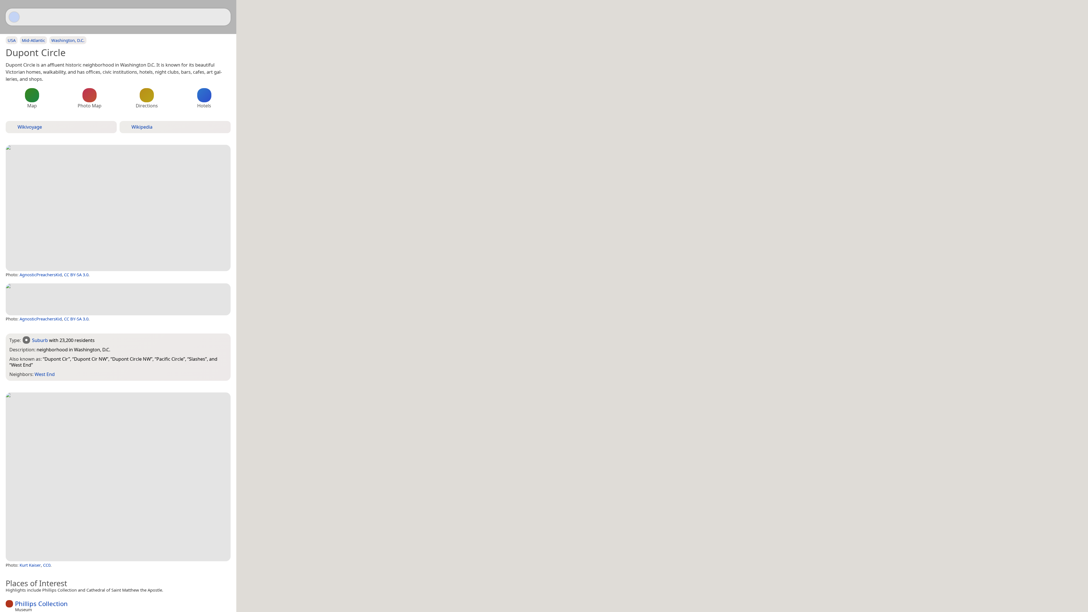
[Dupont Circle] (118, 208)
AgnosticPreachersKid (41, 274)
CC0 (46, 565)
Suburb (40, 340)
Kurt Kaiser (30, 565)
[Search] (223, 17)
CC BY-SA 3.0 (76, 274)
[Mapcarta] (14, 17)
